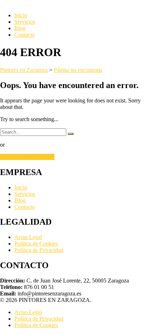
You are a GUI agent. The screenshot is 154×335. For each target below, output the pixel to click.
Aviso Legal (28, 237)
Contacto (24, 35)
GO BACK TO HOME (27, 157)
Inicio (20, 15)
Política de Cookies (36, 243)
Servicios (24, 22)
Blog (19, 28)
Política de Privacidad (38, 250)
